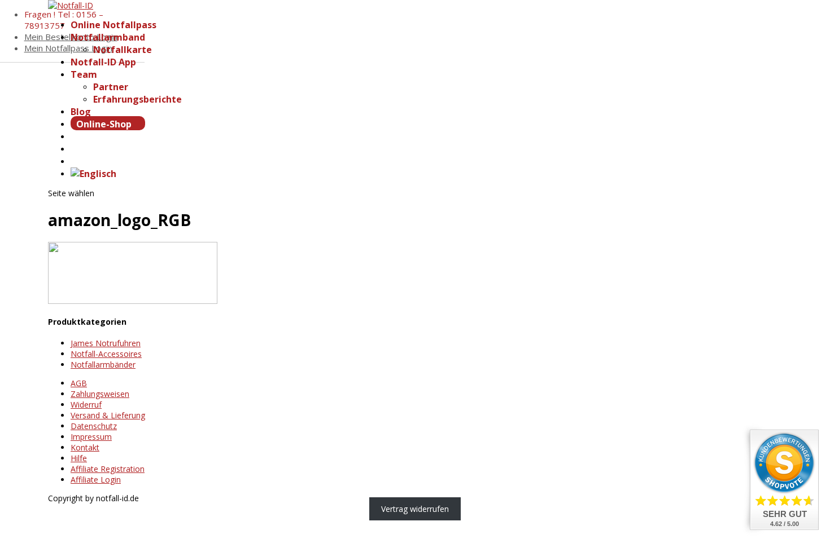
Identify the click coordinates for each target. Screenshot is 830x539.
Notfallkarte (122, 49)
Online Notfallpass (113, 25)
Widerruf (86, 404)
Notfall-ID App (103, 62)
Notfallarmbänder (103, 364)
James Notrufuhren (106, 343)
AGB (79, 383)
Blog (81, 111)
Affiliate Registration (108, 468)
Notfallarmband (108, 37)
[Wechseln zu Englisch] (93, 173)
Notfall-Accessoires (106, 353)
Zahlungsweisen (100, 393)
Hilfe (79, 458)
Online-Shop (105, 124)
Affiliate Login (96, 479)
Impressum (91, 436)
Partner (110, 87)
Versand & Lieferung (108, 415)
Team (84, 74)
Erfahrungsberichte (137, 99)
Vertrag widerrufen (415, 508)
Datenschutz (94, 426)
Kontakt (85, 447)
